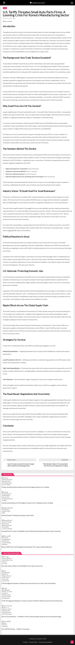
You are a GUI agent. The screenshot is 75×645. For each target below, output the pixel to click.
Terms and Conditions (45, 642)
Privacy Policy (33, 642)
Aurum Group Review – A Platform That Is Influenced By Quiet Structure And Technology (31, 616)
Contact (25, 642)
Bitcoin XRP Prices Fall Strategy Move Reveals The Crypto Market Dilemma (26, 547)
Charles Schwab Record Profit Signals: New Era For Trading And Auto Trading (27, 503)
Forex (4, 8)
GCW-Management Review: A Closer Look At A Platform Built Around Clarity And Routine (31, 601)
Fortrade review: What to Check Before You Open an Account (22, 566)
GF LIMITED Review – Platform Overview (15, 629)
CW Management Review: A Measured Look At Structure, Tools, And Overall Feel (28, 583)
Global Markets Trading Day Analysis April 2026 (17, 515)
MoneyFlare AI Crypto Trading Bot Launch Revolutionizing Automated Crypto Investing (30, 531)
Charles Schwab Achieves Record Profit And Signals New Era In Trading (25, 487)
